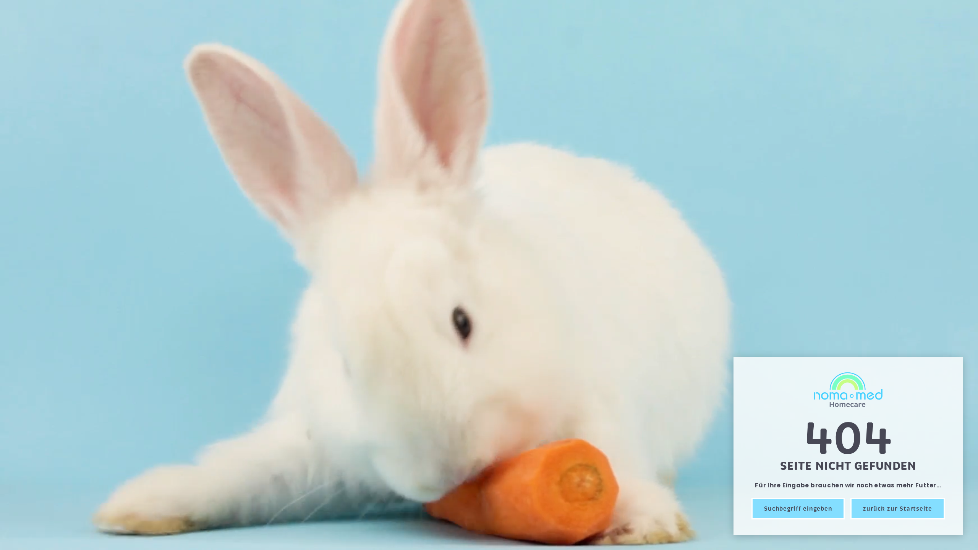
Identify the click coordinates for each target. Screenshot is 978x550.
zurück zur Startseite (897, 508)
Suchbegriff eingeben (798, 508)
